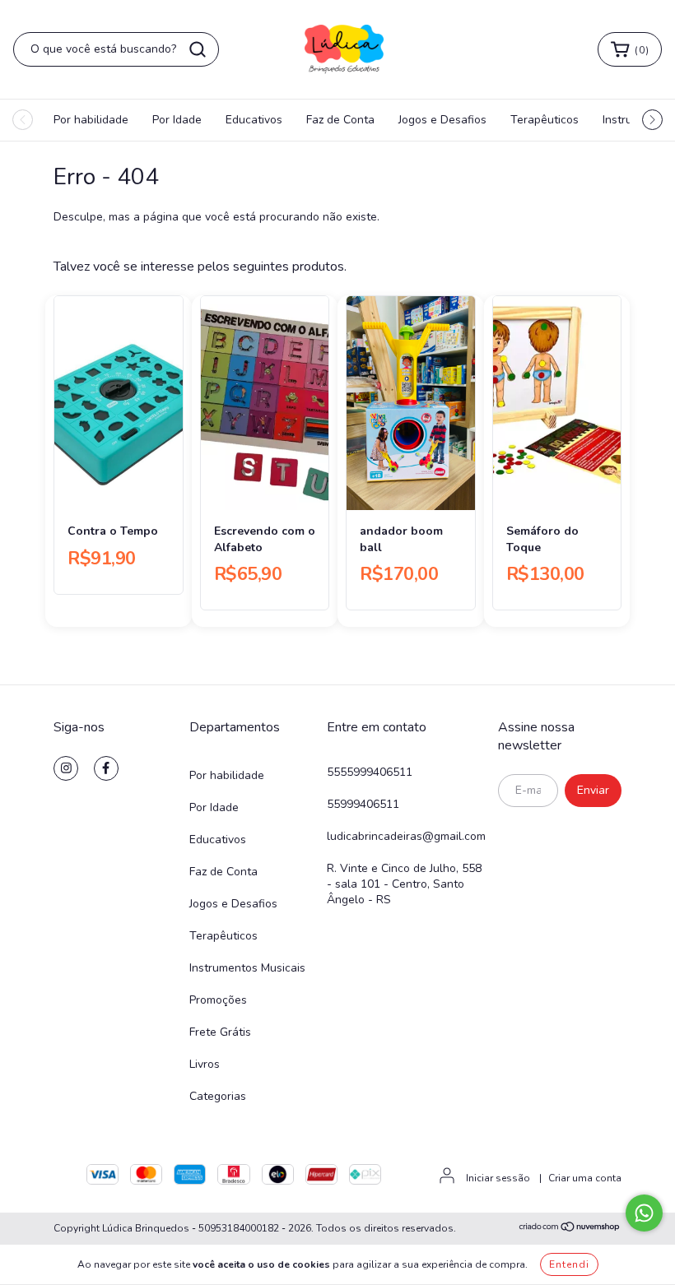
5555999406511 (369, 772)
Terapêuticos (544, 120)
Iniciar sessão (498, 1178)
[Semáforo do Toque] (557, 403)
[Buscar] (197, 49)
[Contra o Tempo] (118, 403)
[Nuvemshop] (570, 1229)
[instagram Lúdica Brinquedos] (66, 768)
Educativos (254, 120)
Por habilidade (91, 120)
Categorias (217, 1096)
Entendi (569, 1264)
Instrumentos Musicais (247, 968)
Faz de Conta (340, 120)
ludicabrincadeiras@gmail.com (406, 836)
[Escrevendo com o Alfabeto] (265, 403)
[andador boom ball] (411, 403)
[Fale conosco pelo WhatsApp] (644, 1213)
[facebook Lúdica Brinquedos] (106, 768)
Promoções (218, 1000)
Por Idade (177, 120)
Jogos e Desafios (442, 120)
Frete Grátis (220, 1032)
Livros (204, 1064)
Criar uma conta (584, 1178)
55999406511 (363, 804)
